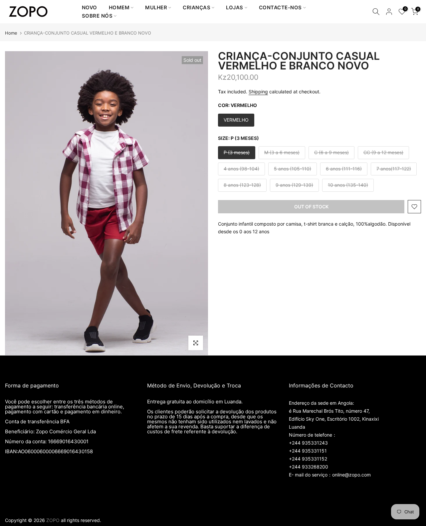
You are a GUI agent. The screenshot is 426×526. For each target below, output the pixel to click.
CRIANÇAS (196, 7)
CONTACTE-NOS (280, 7)
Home (11, 33)
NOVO (89, 7)
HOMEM (119, 7)
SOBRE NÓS (97, 16)
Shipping (258, 91)
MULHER (156, 7)
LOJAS (234, 7)
